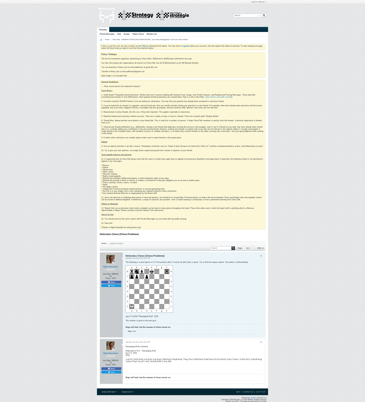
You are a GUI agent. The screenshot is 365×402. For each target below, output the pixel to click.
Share (112, 282)
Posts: (108, 278)
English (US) (127, 392)
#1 (261, 256)
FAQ (119, 34)
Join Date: (107, 274)
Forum (107, 39)
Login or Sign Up (257, 2)
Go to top (260, 392)
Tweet (112, 285)
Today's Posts (138, 34)
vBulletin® (253, 398)
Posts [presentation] (104, 243)
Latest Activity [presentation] (116, 243)
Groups (127, 34)
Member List (152, 34)
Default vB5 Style (108, 392)
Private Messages (107, 34)
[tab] (104, 243)
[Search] (264, 15)
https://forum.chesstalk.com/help (219, 97)
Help (238, 392)
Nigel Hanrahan (110, 266)
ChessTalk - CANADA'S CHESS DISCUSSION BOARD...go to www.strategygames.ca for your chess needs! (150, 39)
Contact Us (248, 392)
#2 (261, 342)
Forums (103, 30)
